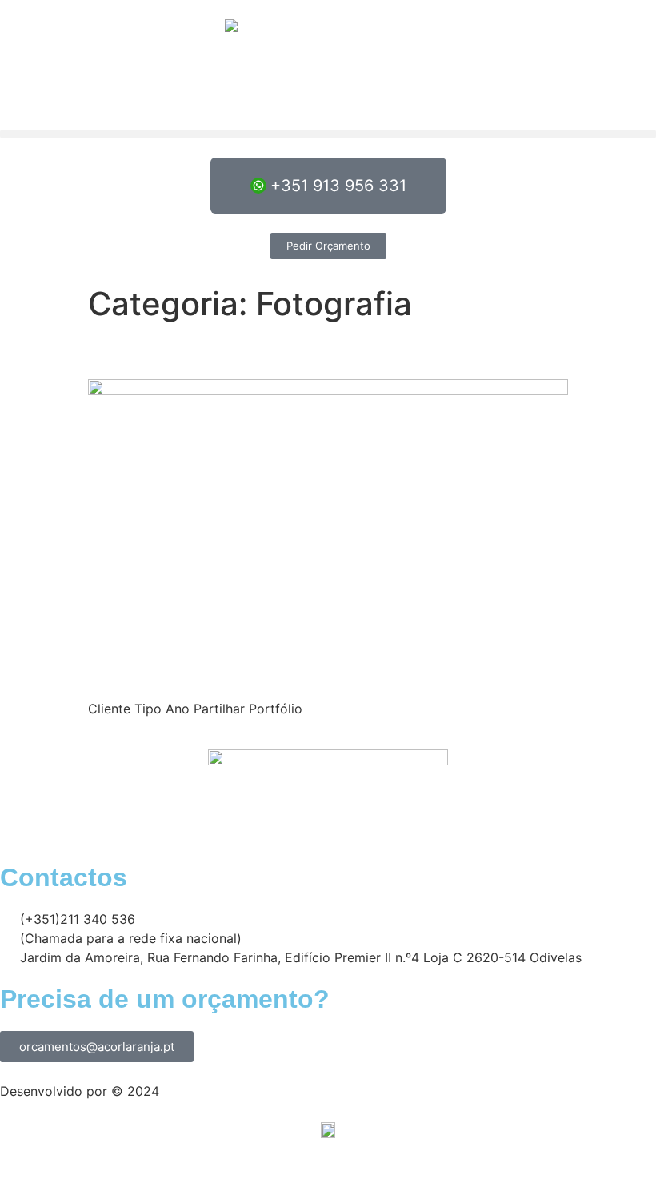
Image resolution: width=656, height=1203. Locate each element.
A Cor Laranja (204, 1091)
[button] (328, 134)
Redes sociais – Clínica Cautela (276, 350)
